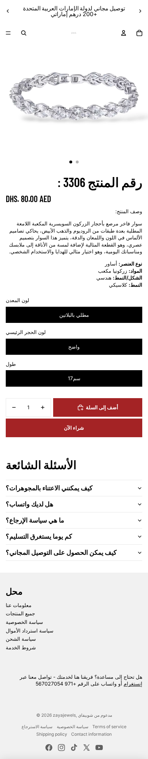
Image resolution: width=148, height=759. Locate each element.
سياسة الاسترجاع (37, 726)
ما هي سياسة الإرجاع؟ (35, 520)
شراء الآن (74, 428)
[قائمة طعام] (8, 33)
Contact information (91, 734)
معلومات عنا (19, 605)
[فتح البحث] (24, 33)
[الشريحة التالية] (140, 11)
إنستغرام (133, 684)
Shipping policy (51, 734)
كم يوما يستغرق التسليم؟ (39, 536)
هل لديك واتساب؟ (30, 504)
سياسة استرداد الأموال (30, 630)
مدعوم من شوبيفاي (95, 715)
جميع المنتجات (20, 613)
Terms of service (109, 726)
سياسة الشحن (21, 639)
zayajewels (64, 715)
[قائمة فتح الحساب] (123, 33)
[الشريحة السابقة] (8, 11)
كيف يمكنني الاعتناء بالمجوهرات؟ (49, 488)
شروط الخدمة (21, 647)
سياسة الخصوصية (24, 622)
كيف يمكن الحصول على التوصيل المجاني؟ (61, 552)
